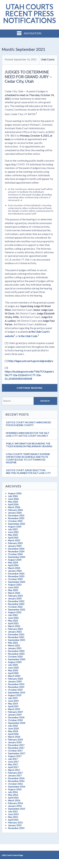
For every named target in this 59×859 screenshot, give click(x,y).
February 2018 (15, 739)
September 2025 (16, 523)
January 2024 (15, 570)
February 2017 (15, 772)
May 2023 (13, 590)
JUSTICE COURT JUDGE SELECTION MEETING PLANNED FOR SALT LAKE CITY (28, 471)
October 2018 (15, 720)
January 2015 (15, 825)
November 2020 (16, 653)
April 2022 (13, 623)
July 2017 (13, 758)
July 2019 (13, 698)
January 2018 (15, 742)
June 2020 (13, 667)
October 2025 (15, 521)
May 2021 (13, 642)
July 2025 (13, 529)
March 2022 (14, 626)
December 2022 (16, 601)
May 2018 (13, 731)
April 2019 (13, 706)
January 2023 (15, 598)
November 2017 (16, 747)
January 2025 (15, 545)
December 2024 (16, 548)
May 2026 (13, 501)
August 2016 (14, 789)
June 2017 (13, 761)
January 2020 (15, 681)
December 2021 (16, 634)
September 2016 (16, 786)
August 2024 (14, 559)
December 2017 (16, 745)
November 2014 (16, 828)
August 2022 (14, 612)
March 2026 (14, 507)
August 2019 (14, 695)
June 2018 (13, 728)
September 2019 (16, 692)
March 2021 (14, 645)
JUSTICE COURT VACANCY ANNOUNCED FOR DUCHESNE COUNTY (28, 423)
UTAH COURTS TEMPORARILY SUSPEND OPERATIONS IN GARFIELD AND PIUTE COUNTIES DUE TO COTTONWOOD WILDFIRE (28, 458)
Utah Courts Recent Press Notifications (29, 13)
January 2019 (15, 714)
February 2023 (15, 595)
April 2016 (13, 797)
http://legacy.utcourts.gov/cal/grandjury (30, 360)
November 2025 (16, 518)
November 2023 (16, 576)
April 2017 (13, 767)
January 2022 (15, 631)
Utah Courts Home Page (12, 855)
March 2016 (14, 800)
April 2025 (13, 537)
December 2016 (16, 778)
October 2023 (15, 579)
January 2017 (15, 775)
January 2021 (15, 648)
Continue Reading (29, 387)
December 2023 (16, 573)
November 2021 (16, 637)
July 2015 (13, 811)
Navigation (32, 33)
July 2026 (13, 496)
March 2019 (14, 709)
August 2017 (14, 756)
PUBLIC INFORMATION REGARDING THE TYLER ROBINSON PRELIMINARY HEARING (29, 445)
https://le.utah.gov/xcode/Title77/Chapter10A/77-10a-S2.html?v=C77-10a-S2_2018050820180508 (29, 375)
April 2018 (13, 734)
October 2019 (15, 689)
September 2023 (16, 581)
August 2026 (14, 493)
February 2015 (15, 822)
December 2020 (16, 651)
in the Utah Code (28, 336)
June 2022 (13, 617)
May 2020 (13, 670)
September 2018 (16, 723)
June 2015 (13, 814)
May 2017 (13, 764)
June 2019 (13, 700)
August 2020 (14, 662)
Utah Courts (48, 59)
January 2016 (15, 805)
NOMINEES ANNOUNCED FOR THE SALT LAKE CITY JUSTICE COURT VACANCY (27, 434)
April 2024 (13, 565)
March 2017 (14, 770)
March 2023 (14, 592)
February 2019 (15, 711)
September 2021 (16, 640)
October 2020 (15, 656)
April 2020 (13, 673)
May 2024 (13, 562)
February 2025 (15, 543)
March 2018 (14, 736)
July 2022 (13, 615)
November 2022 (16, 604)
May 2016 (13, 794)
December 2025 (16, 515)
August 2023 (14, 584)
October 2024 (15, 554)
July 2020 (13, 664)
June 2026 (13, 498)
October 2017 (15, 750)
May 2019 (13, 703)
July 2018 (13, 725)
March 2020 (14, 675)
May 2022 (13, 620)
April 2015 (13, 819)
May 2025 (13, 534)
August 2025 (14, 526)
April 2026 (13, 504)
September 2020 (16, 659)
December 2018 (16, 717)
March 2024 (14, 568)
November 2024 (16, 551)
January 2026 (15, 512)
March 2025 (14, 540)
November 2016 (16, 781)
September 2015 (16, 808)
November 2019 (16, 687)
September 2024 (16, 557)
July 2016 (13, 792)
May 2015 (13, 817)
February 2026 (15, 510)
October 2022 (15, 606)
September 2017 (16, 753)
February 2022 (15, 628)
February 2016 (15, 803)
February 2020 (15, 678)
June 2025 (13, 532)
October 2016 (15, 783)
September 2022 (16, 609)
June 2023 (13, 587)
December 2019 (16, 684)
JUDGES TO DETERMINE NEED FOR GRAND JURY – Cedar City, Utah (28, 76)
